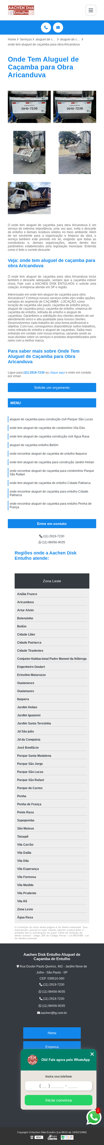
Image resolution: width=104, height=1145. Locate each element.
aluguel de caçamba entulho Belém (34, 445)
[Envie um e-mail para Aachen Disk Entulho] (58, 27)
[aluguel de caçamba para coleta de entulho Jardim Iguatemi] (74, 152)
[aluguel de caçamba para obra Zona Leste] (29, 106)
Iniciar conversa (58, 1100)
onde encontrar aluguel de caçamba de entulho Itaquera (48, 453)
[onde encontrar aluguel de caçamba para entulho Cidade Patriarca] (29, 152)
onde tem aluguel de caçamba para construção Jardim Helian (52, 462)
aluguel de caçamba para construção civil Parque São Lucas (51, 419)
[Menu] (91, 10)
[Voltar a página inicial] (21, 10)
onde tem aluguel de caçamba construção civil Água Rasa (49, 436)
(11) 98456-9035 (53, 542)
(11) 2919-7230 (34, 372)
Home (52, 1033)
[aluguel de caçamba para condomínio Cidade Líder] (74, 106)
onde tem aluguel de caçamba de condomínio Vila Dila (47, 428)
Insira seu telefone (58, 1076)
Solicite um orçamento (52, 387)
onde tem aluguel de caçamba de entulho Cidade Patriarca (50, 483)
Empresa (52, 1047)
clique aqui (57, 372)
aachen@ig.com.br (53, 1013)
